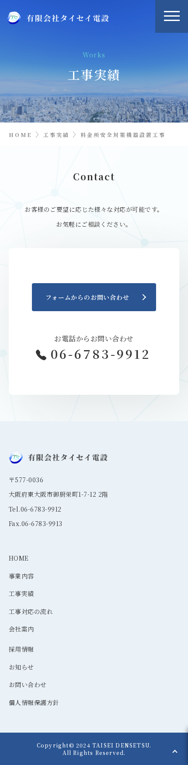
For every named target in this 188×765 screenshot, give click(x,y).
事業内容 (21, 576)
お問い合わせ (26, 684)
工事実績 (21, 593)
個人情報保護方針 (26, 702)
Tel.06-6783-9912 (35, 509)
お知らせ (21, 667)
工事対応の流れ (26, 611)
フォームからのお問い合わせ (87, 297)
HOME (19, 558)
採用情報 (21, 649)
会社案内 (21, 629)
